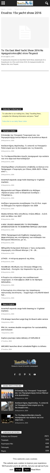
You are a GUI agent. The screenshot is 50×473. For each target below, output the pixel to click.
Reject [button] (27, 470)
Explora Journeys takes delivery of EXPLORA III (20, 338)
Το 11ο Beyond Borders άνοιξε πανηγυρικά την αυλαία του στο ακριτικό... (29, 417)
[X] (30, 375)
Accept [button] (18, 470)
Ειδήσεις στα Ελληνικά (9, 436)
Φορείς (3, 451)
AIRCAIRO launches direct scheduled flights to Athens (23, 346)
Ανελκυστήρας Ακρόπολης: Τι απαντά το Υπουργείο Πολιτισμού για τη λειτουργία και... (31, 405)
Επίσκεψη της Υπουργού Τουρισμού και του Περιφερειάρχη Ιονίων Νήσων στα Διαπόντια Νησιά (24, 136)
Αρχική (3, 9)
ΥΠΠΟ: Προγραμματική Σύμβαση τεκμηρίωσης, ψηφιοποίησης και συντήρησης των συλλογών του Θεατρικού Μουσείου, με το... (23, 237)
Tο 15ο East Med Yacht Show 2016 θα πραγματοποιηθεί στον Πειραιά (22, 52)
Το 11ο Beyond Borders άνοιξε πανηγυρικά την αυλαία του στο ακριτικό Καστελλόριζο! (25, 157)
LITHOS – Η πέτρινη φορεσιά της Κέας (17, 258)
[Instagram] (20, 375)
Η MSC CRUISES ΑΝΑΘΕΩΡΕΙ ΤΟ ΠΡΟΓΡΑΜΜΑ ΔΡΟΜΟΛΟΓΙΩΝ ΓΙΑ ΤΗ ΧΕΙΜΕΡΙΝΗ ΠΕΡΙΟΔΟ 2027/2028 (23, 225)
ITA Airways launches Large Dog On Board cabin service (24, 319)
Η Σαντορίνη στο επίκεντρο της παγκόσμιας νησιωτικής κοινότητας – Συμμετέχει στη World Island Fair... (25, 292)
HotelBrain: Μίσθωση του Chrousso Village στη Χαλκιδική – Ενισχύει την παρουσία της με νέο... (22, 268)
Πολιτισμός (5, 447)
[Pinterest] (25, 375)
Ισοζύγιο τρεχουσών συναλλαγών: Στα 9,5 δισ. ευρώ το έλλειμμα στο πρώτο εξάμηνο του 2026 (23, 204)
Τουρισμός (4, 440)
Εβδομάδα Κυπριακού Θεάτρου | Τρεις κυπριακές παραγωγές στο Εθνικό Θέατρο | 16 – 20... (23, 249)
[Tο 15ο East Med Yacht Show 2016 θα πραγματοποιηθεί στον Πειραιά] (25, 32)
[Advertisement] (19, 88)
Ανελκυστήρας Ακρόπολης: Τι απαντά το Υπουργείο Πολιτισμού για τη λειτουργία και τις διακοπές (24, 146)
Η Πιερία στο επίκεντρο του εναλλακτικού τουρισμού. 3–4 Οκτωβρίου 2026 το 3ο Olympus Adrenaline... (21, 279)
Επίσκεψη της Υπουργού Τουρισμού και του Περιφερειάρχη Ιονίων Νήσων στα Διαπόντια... (31, 392)
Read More (35, 469)
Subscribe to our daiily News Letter (14, 121)
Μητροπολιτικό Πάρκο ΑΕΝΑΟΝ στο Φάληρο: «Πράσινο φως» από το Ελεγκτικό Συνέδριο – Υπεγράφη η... (21, 192)
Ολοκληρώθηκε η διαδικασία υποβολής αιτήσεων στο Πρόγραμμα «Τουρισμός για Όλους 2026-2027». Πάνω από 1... (24, 169)
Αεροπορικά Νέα (7, 444)
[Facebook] (15, 375)
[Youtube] (35, 375)
